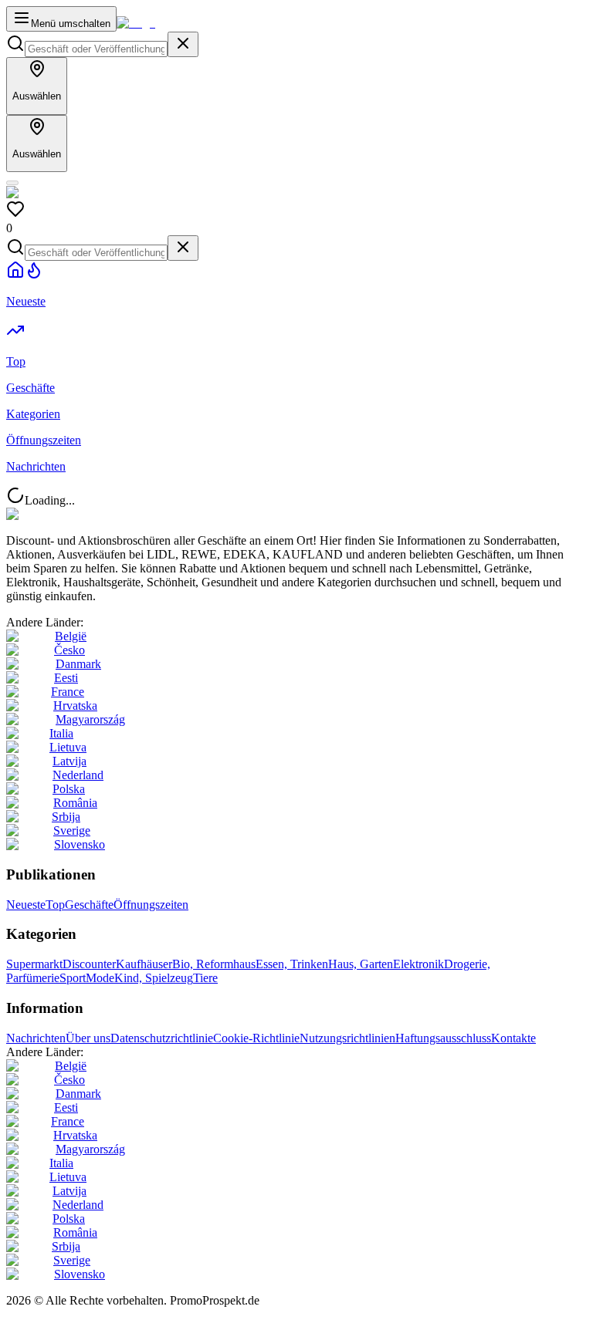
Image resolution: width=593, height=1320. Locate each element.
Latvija (69, 761)
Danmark (78, 663)
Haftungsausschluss (443, 1038)
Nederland (78, 775)
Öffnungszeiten (151, 904)
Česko (69, 650)
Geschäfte (89, 904)
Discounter (89, 964)
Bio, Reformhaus (214, 964)
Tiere (205, 977)
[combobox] (96, 49)
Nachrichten (36, 1038)
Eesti (66, 677)
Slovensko (79, 844)
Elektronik (418, 964)
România (75, 802)
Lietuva (67, 747)
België (70, 636)
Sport (72, 977)
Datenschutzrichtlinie (161, 1038)
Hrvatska (75, 705)
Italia (61, 733)
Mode (100, 977)
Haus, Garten (360, 964)
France (67, 691)
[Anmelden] (12, 183)
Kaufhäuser (144, 964)
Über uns (88, 1038)
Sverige (71, 830)
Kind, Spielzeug (153, 977)
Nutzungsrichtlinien (347, 1038)
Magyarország (90, 719)
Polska (69, 788)
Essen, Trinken (292, 964)
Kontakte (513, 1038)
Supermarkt (34, 964)
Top (55, 904)
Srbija (66, 816)
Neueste (26, 904)
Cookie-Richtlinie (256, 1038)
